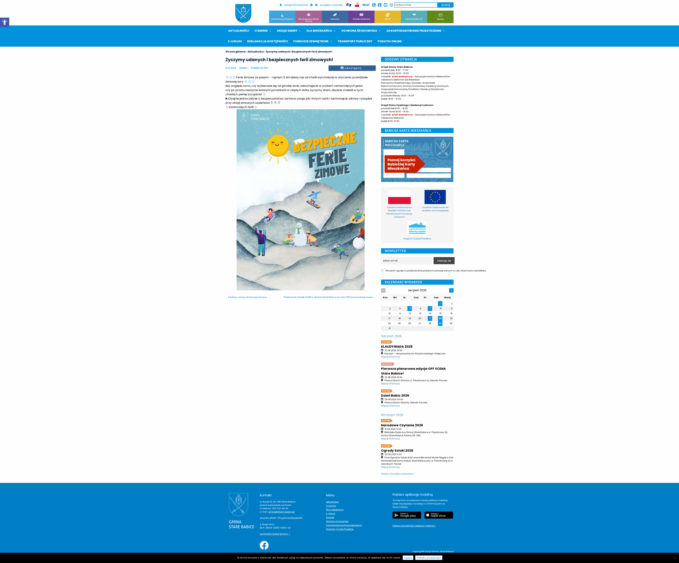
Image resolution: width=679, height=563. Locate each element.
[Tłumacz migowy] (348, 4)
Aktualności (238, 31)
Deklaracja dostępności (267, 41)
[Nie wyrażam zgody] (674, 558)
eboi (365, 4)
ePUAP (388, 19)
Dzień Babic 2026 (395, 395)
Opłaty (440, 19)
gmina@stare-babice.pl (281, 511)
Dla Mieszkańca (319, 31)
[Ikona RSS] (374, 5)
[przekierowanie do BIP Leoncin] (357, 5)
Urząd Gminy (287, 31)
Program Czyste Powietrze (339, 529)
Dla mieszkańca (335, 509)
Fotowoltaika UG (414, 19)
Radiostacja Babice (282, 19)
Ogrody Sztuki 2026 (397, 450)
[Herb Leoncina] (243, 13)
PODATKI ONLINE (390, 41)
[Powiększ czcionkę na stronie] (317, 5)
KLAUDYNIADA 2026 (397, 346)
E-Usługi (235, 41)
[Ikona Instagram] (391, 5)
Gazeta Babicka (361, 19)
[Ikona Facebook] (379, 5)
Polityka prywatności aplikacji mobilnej (414, 525)
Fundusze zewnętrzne (311, 41)
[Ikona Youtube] (385, 5)
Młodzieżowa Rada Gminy (308, 20)
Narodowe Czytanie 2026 (402, 425)
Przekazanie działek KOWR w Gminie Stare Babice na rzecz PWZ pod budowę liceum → (330, 297)
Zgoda (408, 557)
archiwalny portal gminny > (275, 533)
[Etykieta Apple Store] (438, 515)
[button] (4, 22)
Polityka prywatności (429, 557)
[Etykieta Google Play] (407, 515)
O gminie (261, 31)
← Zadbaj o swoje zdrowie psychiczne (245, 297)
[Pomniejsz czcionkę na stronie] (312, 5)
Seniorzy (335, 19)
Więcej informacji (390, 356)
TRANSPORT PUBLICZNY (355, 41)
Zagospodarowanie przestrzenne (413, 31)
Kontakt (330, 517)
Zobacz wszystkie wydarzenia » (398, 473)
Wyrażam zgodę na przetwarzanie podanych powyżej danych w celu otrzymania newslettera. (419, 270)
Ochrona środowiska (359, 31)
